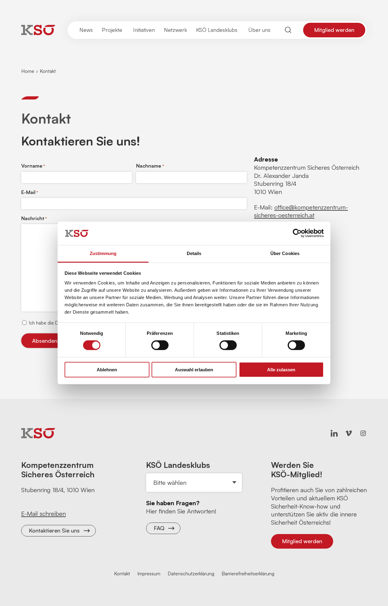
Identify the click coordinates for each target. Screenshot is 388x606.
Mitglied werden (334, 29)
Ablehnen (107, 369)
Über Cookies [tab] (284, 253)
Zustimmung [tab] (103, 253)
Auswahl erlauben (194, 369)
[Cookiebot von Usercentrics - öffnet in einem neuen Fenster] (297, 233)
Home (27, 71)
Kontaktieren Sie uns (54, 530)
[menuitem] (86, 30)
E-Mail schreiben (43, 513)
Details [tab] (194, 253)
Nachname (150, 166)
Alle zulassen (281, 369)
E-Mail (29, 192)
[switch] (160, 345)
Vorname (33, 166)
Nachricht (34, 218)
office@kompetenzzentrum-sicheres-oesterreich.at (301, 211)
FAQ (159, 528)
